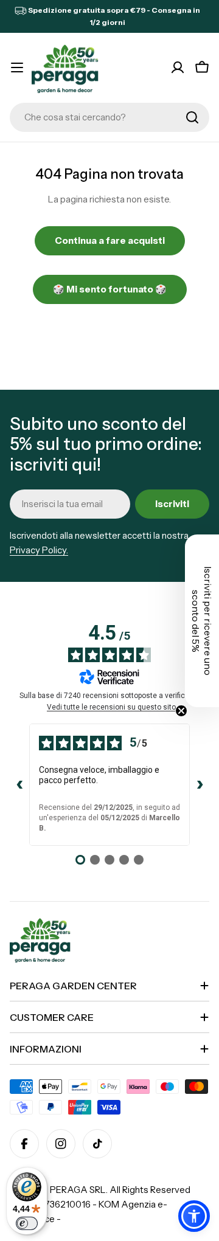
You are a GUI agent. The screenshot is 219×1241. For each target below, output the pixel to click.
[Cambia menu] (17, 67)
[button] (194, 1216)
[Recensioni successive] (199, 784)
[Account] (177, 67)
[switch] (27, 1223)
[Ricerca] (192, 117)
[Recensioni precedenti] (19, 784)
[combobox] (109, 117)
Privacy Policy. (39, 550)
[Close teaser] (181, 711)
